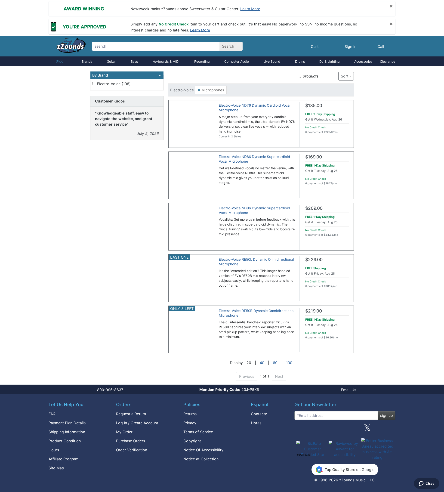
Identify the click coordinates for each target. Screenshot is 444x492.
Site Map (56, 468)
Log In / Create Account (137, 423)
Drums (300, 61)
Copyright (192, 441)
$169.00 (313, 157)
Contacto (259, 414)
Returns (190, 414)
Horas (256, 423)
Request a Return (131, 414)
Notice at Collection (201, 459)
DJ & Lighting (329, 61)
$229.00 (314, 259)
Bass (134, 61)
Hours (54, 450)
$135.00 (313, 105)
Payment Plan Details (67, 423)
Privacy (189, 423)
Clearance (387, 61)
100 (289, 362)
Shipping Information (67, 432)
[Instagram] (344, 429)
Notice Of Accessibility (203, 450)
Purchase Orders (130, 441)
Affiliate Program (63, 459)
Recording (202, 61)
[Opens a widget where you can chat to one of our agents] (426, 484)
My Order (124, 432)
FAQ (52, 414)
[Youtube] (390, 429)
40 (262, 362)
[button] (323, 76)
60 (275, 362)
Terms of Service (198, 432)
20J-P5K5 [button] (229, 389)
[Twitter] (367, 429)
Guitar (111, 61)
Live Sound (271, 61)
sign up (386, 415)
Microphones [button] (210, 90)
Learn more (250, 8)
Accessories (363, 61)
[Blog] (299, 429)
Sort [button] (344, 76)
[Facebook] (322, 429)
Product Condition (65, 441)
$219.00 (313, 311)
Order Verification (131, 450)
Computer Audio (236, 61)
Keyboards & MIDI (165, 61)
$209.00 (314, 208)
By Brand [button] (126, 75)
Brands (87, 61)
